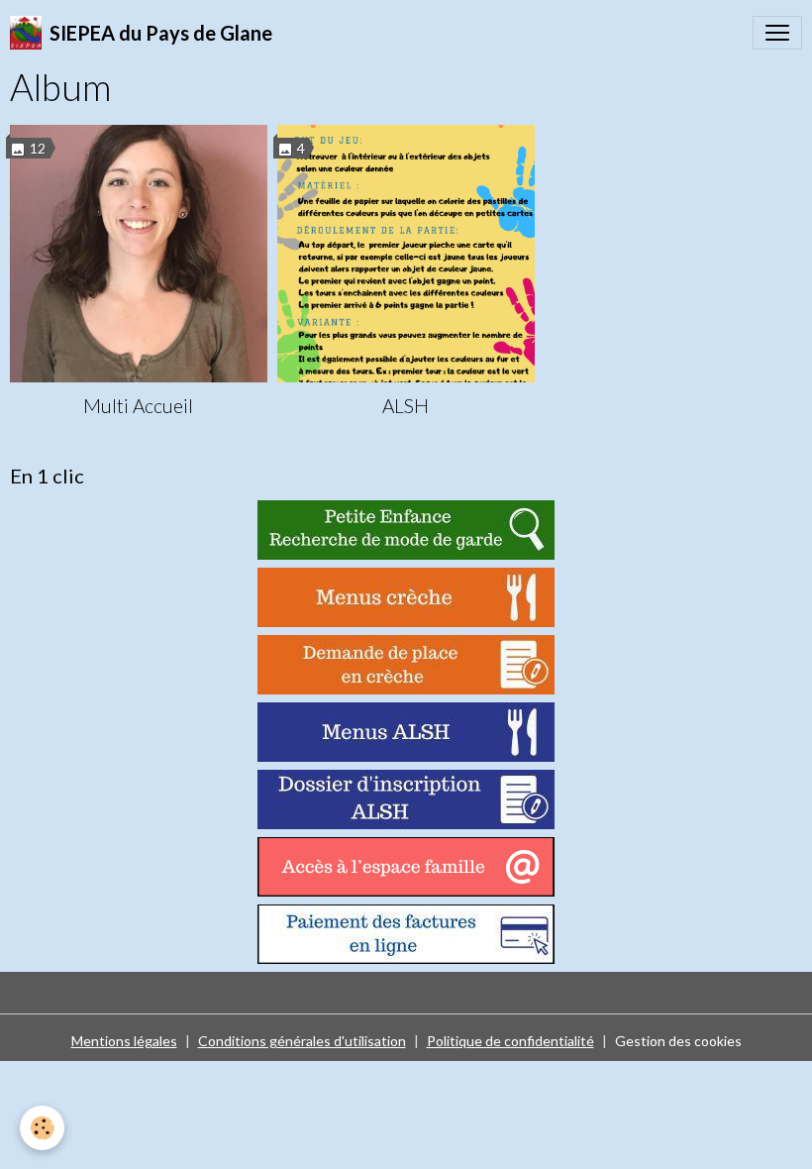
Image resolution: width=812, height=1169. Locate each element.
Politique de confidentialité (510, 1040)
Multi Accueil (138, 405)
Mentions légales (124, 1040)
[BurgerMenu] (777, 33)
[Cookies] (42, 1128)
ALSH (405, 405)
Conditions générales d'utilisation (302, 1040)
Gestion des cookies (678, 1040)
